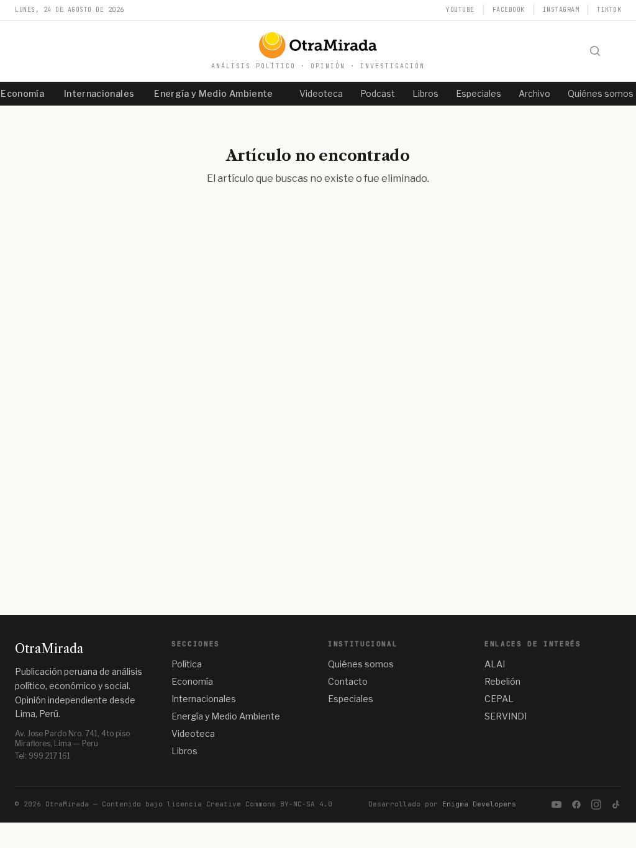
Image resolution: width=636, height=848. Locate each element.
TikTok (609, 10)
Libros (425, 93)
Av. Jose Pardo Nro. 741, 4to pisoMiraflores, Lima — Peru (72, 738)
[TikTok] (616, 805)
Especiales (478, 93)
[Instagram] (596, 805)
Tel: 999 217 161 (42, 755)
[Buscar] (595, 51)
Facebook (509, 10)
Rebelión (502, 681)
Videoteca (321, 93)
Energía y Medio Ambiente (213, 93)
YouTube (460, 10)
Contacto (348, 681)
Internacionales (99, 93)
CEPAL (499, 698)
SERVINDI (505, 716)
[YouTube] (556, 805)
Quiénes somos (361, 664)
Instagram (561, 10)
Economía (192, 681)
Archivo (534, 93)
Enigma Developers (479, 804)
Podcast (377, 93)
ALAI (494, 664)
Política (186, 664)
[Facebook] (576, 805)
